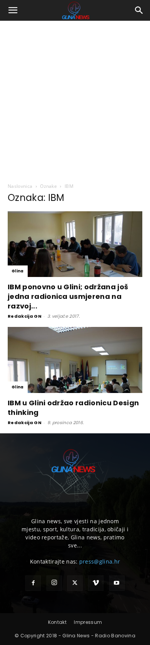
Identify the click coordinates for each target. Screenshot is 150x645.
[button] (13, 10)
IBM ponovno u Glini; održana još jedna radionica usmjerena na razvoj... (68, 296)
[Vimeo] (95, 583)
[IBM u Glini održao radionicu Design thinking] (75, 360)
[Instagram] (54, 583)
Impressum (88, 622)
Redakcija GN (25, 316)
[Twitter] (75, 583)
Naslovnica (20, 186)
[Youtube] (117, 583)
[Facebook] (33, 583)
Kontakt (57, 622)
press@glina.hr (99, 561)
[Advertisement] (75, 99)
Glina (18, 271)
